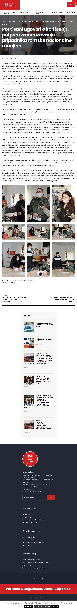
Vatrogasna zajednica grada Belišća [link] (34, 568)
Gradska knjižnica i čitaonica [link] (31, 540)
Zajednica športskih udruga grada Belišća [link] (35, 562)
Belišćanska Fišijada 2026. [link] (44, 340)
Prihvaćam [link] (28, 606)
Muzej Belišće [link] (26, 545)
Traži (50, 498)
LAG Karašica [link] (26, 565)
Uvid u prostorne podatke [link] (9, 13)
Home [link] (3, 21)
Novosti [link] (12, 21)
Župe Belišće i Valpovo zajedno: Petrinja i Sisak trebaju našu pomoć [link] (62, 299)
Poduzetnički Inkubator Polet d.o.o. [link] (33, 520)
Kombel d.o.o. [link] (26, 514)
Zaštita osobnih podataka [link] (38, 598)
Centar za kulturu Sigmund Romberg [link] (34, 542)
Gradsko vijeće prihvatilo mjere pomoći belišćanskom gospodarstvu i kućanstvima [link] (14, 299)
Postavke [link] (55, 606)
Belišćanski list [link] (25, 12)
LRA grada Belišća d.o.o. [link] (30, 522)
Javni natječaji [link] (57, 12)
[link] (74, 2)
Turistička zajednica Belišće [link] (31, 560)
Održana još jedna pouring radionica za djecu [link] (44, 324)
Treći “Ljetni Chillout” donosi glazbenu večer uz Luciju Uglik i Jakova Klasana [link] (44, 379)
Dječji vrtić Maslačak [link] (28, 537)
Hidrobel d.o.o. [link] (27, 517)
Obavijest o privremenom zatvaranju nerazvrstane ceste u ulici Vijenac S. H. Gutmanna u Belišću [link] (44, 424)
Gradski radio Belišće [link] (40, 13)
